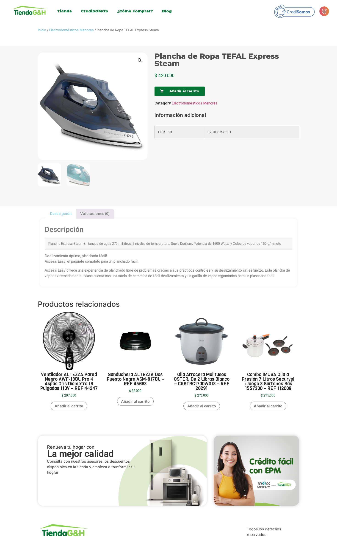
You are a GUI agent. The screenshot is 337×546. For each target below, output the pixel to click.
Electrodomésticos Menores (71, 30)
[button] (140, 60)
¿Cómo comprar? (135, 11)
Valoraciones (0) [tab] (94, 213)
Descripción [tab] (61, 213)
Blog (167, 11)
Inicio (42, 30)
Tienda (64, 11)
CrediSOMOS (94, 11)
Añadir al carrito (69, 406)
